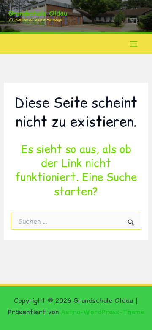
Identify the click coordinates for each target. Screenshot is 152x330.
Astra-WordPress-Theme (102, 311)
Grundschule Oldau (37, 13)
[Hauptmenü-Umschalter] (134, 44)
